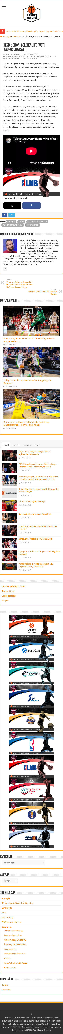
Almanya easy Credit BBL (15, 940)
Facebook (6, 990)
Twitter (5, 985)
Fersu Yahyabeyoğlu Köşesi (13, 586)
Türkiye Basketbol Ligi (13, 930)
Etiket (37, 445)
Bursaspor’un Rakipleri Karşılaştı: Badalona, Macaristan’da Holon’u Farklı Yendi (26, 423)
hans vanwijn (33, 225)
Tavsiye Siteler (8, 591)
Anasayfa (6, 36)
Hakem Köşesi (10, 967)
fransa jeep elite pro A (12, 225)
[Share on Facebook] (31, 205)
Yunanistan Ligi (10, 949)
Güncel (6, 445)
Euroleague (7, 908)
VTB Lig (7, 958)
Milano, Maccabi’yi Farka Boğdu (32, 501)
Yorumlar (27, 445)
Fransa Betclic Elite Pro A (46, 56)
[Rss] (31, 1014)
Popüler (16, 445)
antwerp (11, 222)
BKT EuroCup (7, 917)
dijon (21, 222)
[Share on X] (12, 205)
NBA (4, 912)
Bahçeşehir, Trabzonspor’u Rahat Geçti (35, 539)
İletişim (5, 600)
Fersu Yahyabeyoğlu (13, 54)
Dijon (16, 56)
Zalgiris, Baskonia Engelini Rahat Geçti (35, 514)
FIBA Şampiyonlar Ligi (27, 56)
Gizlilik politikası (9, 596)
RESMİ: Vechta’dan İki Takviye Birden (42, 291)
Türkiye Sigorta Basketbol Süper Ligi (17, 903)
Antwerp (16, 36)
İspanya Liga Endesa (13, 935)
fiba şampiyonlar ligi (37, 222)
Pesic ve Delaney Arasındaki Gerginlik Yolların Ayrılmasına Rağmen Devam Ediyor (19, 283)
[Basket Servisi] (31, 12)
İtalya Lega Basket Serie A (15, 944)
